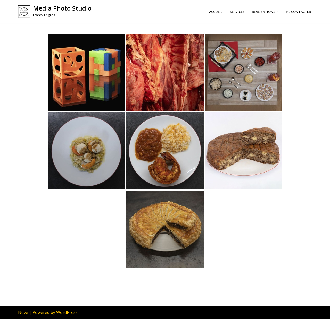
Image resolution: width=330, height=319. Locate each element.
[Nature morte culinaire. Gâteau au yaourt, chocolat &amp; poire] (243, 150)
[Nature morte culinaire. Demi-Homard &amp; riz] (165, 150)
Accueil (215, 11)
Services (237, 11)
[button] (277, 11)
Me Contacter (298, 11)
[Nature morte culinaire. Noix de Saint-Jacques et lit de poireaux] (86, 150)
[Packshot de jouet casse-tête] (86, 72)
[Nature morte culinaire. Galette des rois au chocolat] (165, 229)
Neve (23, 312)
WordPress (67, 312)
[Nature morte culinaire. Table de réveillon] (243, 72)
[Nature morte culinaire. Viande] (165, 72)
